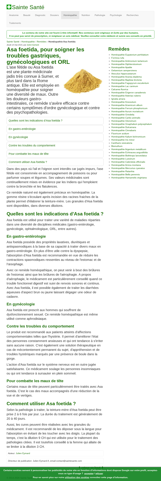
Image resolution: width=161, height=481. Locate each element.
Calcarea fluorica (119, 89)
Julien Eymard (33, 45)
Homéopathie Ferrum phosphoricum (129, 108)
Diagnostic (40, 15)
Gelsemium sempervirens (124, 70)
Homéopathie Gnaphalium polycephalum (131, 124)
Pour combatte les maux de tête (29, 153)
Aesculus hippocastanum (123, 73)
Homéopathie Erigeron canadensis (128, 92)
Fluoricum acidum (120, 133)
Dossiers (54, 15)
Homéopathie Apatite (121, 67)
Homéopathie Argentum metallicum (128, 149)
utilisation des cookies (77, 477)
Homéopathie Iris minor (123, 140)
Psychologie (116, 15)
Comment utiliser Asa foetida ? (28, 162)
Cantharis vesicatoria (121, 143)
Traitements (15, 23)
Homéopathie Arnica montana (126, 165)
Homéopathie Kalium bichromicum (128, 136)
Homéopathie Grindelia (122, 114)
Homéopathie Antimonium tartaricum (129, 61)
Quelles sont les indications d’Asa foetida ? (35, 120)
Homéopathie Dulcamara (123, 127)
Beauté (26, 15)
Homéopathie (70, 15)
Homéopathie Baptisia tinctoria (126, 80)
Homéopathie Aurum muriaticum (127, 111)
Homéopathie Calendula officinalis (128, 162)
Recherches (133, 15)
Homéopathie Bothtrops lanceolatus (129, 155)
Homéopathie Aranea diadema (126, 76)
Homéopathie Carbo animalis (125, 117)
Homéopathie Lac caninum (124, 86)
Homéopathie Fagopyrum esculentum (130, 83)
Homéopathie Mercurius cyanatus (128, 168)
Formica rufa (117, 58)
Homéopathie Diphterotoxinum (126, 64)
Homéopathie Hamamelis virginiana (129, 177)
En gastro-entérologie (22, 128)
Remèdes (41, 41)
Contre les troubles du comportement (32, 145)
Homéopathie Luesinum (123, 158)
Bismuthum (116, 146)
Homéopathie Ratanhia (122, 171)
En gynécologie (18, 137)
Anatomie (14, 15)
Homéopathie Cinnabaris (123, 130)
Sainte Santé (28, 7)
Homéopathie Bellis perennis (125, 174)
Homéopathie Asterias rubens (126, 95)
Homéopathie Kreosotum (123, 102)
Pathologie (100, 15)
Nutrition (86, 15)
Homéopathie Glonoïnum (123, 121)
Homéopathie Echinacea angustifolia (129, 152)
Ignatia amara (118, 99)
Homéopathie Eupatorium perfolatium (130, 54)
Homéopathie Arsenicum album (126, 105)
